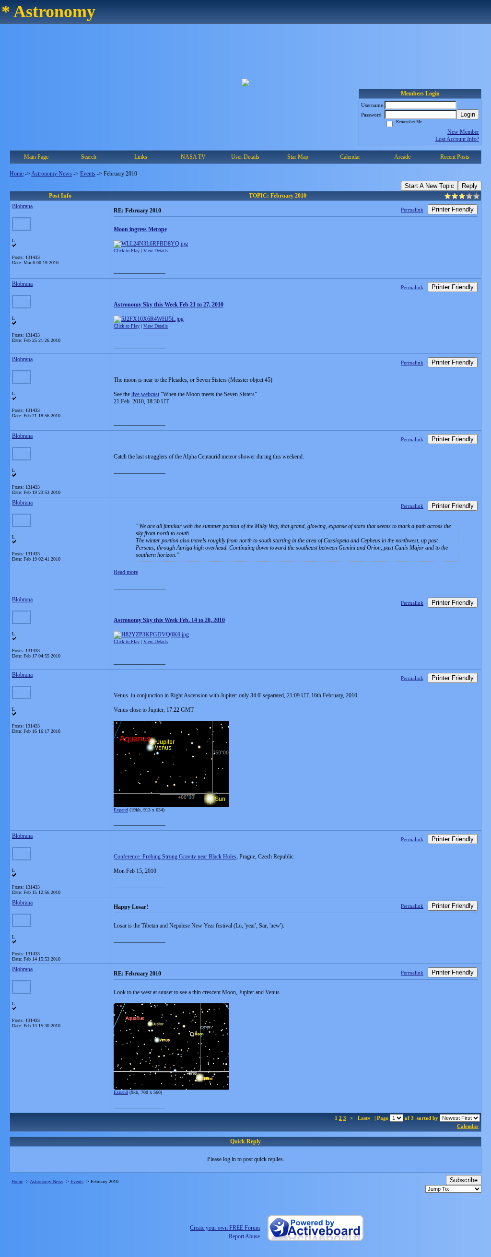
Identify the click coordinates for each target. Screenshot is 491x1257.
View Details (155, 250)
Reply (470, 185)
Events (87, 173)
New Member (463, 132)
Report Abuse (244, 1236)
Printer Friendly (453, 209)
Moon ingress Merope (140, 229)
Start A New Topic (429, 185)
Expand (121, 809)
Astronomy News (51, 173)
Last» (365, 1118)
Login (467, 114)
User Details (245, 156)
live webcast (145, 394)
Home (16, 173)
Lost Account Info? (457, 139)
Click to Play (127, 250)
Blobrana (22, 206)
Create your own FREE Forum (225, 1227)
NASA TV (193, 156)
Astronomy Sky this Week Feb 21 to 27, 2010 (168, 304)
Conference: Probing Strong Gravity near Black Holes (175, 856)
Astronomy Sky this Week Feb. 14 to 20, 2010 (169, 620)
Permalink (412, 209)
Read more (126, 572)
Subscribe (464, 1180)
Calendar (468, 1126)
